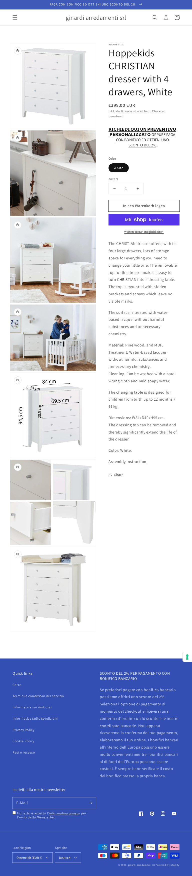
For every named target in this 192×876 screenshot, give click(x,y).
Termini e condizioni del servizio (38, 696)
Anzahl (113, 179)
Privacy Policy (23, 730)
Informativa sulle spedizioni (35, 718)
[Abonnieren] (90, 802)
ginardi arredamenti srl (141, 865)
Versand (130, 111)
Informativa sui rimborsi (32, 707)
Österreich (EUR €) (29, 858)
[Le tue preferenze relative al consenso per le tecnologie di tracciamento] (187, 657)
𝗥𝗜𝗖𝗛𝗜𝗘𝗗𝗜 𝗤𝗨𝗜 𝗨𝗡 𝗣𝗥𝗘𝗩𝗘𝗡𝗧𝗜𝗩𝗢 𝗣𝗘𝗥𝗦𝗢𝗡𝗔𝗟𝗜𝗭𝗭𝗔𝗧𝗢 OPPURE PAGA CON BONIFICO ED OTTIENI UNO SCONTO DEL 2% (142, 132)
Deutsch (64, 858)
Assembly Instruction (127, 461)
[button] (15, 17)
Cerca (17, 684)
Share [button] (119, 474)
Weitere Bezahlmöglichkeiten (144, 231)
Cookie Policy (23, 741)
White (119, 168)
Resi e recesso (23, 752)
